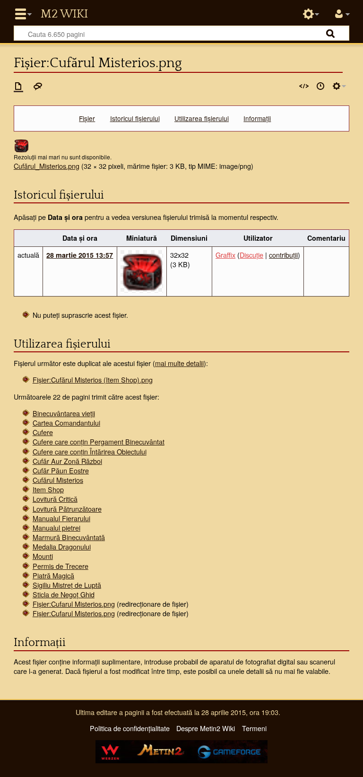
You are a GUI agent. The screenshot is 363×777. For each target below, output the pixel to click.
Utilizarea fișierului (201, 118)
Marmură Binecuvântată (69, 537)
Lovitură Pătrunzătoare (67, 509)
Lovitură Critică (55, 499)
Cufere (43, 432)
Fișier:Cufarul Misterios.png (74, 604)
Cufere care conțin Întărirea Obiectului (90, 451)
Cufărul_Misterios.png (46, 166)
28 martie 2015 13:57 (79, 255)
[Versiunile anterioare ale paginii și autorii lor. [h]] (320, 86)
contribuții (283, 255)
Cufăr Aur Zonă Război (67, 461)
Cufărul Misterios (58, 480)
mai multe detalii (179, 363)
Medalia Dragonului (62, 546)
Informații (257, 118)
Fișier (87, 118)
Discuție (251, 255)
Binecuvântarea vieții (64, 413)
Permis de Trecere (60, 566)
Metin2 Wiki (64, 14)
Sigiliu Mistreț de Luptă (67, 585)
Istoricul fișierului (135, 118)
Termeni (254, 728)
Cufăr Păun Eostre (61, 470)
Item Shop (48, 489)
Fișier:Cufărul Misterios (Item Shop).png (93, 379)
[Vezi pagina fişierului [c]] (18, 86)
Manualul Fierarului (61, 518)
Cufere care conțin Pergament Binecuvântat (98, 441)
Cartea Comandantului (66, 423)
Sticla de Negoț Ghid (64, 594)
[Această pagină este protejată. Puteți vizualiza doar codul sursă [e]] (304, 86)
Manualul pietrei (56, 528)
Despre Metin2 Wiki (205, 728)
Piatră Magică (53, 575)
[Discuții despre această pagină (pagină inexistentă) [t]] (38, 86)
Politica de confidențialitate (130, 728)
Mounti (43, 556)
